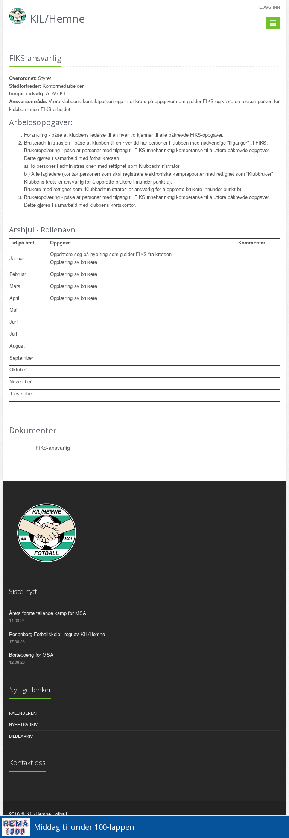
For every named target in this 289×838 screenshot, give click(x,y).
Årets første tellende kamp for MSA (47, 612)
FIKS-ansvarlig (52, 447)
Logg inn (269, 7)
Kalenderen (23, 713)
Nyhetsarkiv (23, 724)
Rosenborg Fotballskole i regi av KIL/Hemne (57, 634)
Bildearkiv (21, 736)
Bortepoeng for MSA (31, 654)
